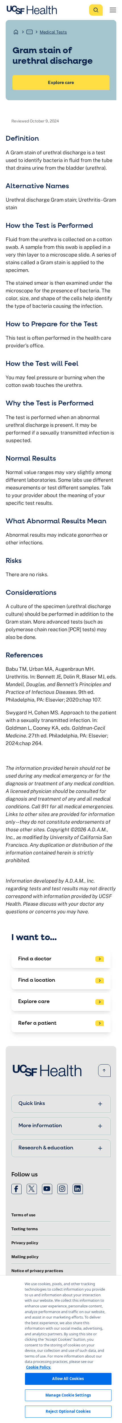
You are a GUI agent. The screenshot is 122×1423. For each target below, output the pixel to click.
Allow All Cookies (68, 1378)
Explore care (61, 82)
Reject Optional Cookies (68, 1411)
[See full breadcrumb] (29, 31)
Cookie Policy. (38, 1367)
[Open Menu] (113, 10)
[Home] (33, 10)
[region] (61, 1349)
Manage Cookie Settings (68, 1395)
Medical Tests (53, 32)
